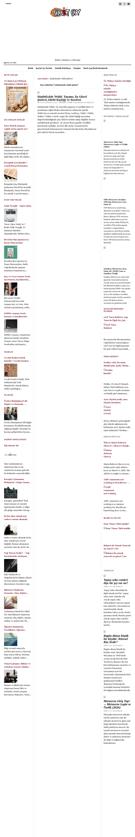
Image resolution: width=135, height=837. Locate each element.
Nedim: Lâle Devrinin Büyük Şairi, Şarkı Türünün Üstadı (117, 364)
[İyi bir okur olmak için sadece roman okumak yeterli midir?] (10, 528)
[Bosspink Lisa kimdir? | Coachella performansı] (10, 175)
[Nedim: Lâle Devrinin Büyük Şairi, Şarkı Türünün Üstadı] (110, 375)
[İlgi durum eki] (10, 455)
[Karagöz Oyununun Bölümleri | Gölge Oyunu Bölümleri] (10, 491)
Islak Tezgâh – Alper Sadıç (17, 205)
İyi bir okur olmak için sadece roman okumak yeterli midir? (15, 518)
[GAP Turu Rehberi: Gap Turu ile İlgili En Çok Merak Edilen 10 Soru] (110, 330)
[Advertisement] (67, 38)
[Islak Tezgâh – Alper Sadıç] (10, 215)
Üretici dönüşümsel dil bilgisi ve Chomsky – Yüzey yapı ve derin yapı (16, 402)
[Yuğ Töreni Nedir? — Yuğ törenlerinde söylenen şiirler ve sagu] (10, 565)
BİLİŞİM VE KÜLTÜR (112, 518)
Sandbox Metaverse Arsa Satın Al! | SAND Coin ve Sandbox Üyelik (115, 271)
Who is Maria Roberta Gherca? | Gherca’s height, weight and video (117, 444)
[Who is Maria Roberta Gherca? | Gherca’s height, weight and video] (110, 455)
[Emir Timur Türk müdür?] (117, 533)
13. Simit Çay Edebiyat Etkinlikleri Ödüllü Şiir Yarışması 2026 (15, 82)
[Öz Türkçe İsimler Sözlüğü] (110, 90)
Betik (30, 68)
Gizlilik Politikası (63, 68)
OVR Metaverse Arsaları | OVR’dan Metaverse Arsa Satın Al (115, 202)
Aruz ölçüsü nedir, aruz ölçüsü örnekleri (116, 401)
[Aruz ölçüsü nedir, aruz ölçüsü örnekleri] (110, 412)
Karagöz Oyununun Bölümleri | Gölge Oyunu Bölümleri (16, 481)
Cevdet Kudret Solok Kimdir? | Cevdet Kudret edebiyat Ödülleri (16, 359)
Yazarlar (8, 352)
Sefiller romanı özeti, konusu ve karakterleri (15, 315)
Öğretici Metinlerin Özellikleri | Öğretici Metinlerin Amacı (14, 628)
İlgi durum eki (11, 445)
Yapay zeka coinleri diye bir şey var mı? (116, 581)
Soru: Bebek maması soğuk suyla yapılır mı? (16, 127)
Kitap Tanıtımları (12, 200)
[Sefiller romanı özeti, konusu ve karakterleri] (10, 326)
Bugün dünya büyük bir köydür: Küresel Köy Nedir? (116, 639)
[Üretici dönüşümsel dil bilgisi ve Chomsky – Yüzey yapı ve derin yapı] (10, 413)
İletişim (77, 68)
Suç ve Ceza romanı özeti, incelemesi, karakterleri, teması (17, 278)
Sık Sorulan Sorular (14, 120)
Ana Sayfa (42, 78)
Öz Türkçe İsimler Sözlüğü (117, 80)
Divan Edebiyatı (111, 356)
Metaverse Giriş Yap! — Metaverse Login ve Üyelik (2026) (115, 144)
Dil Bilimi (8, 395)
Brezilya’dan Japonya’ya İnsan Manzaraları (16, 241)
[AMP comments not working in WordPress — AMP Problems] (110, 492)
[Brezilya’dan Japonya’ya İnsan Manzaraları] (10, 252)
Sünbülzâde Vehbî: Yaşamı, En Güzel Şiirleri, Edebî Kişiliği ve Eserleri (62, 98)
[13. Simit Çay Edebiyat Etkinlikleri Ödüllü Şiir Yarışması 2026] (17, 99)
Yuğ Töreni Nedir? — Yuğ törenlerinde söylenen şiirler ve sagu (16, 555)
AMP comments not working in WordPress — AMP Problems (116, 481)
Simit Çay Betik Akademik (95, 68)
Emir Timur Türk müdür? (116, 523)
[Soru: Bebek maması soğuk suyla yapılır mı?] (10, 138)
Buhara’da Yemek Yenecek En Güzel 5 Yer (117, 547)
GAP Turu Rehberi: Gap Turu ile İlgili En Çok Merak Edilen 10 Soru (116, 319)
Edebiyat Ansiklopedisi (15, 439)
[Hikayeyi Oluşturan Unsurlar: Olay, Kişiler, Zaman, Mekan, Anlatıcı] (10, 602)
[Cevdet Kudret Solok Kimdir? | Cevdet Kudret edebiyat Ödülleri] (10, 370)
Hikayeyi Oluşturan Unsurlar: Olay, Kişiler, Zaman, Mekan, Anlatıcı (16, 591)
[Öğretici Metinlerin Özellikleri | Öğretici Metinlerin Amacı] (10, 639)
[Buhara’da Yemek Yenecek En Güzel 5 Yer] (117, 558)
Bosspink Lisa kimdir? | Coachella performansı (16, 164)
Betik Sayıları (11, 75)
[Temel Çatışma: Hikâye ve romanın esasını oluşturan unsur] (10, 676)
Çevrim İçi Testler (44, 68)
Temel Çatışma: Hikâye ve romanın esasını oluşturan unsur (17, 665)
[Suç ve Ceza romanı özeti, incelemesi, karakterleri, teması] (10, 289)
